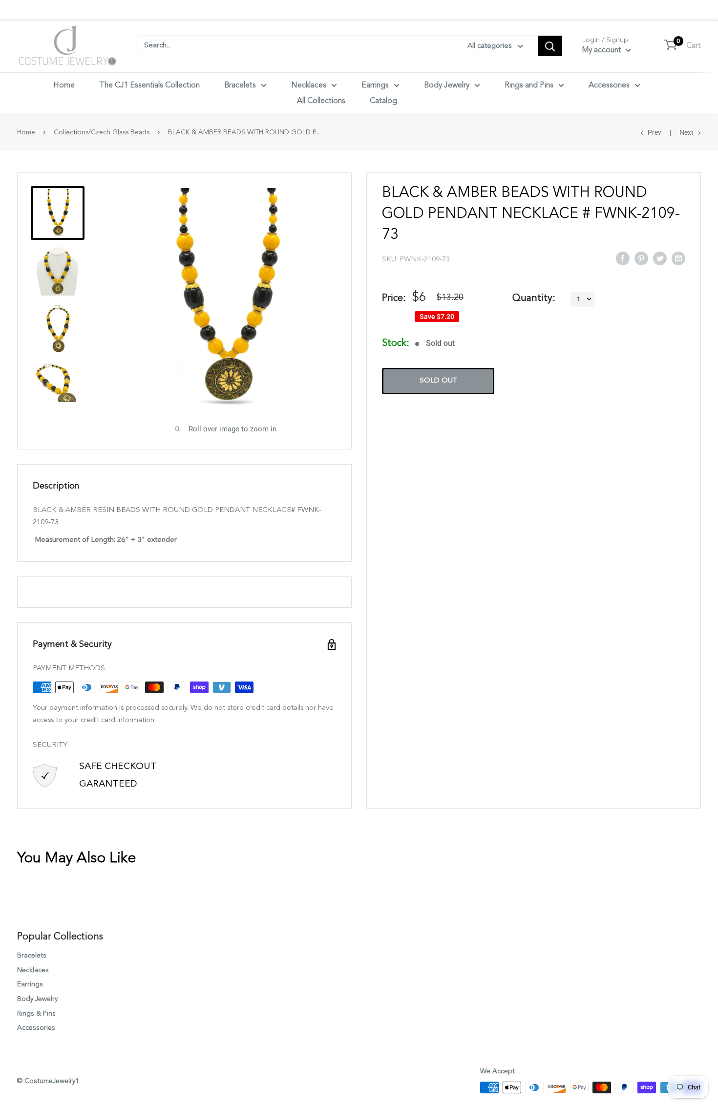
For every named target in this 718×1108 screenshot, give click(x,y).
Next (686, 132)
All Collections (321, 101)
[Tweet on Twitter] (660, 258)
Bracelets (240, 85)
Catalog (383, 101)
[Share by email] (678, 258)
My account (602, 50)
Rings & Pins (36, 1013)
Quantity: (533, 298)
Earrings (375, 85)
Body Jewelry (446, 85)
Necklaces (308, 85)
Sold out (438, 380)
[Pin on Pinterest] (641, 258)
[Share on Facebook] (623, 258)
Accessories (609, 85)
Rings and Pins (529, 85)
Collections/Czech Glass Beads (101, 132)
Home (64, 85)
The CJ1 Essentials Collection (149, 85)
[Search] (550, 46)
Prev (654, 132)
